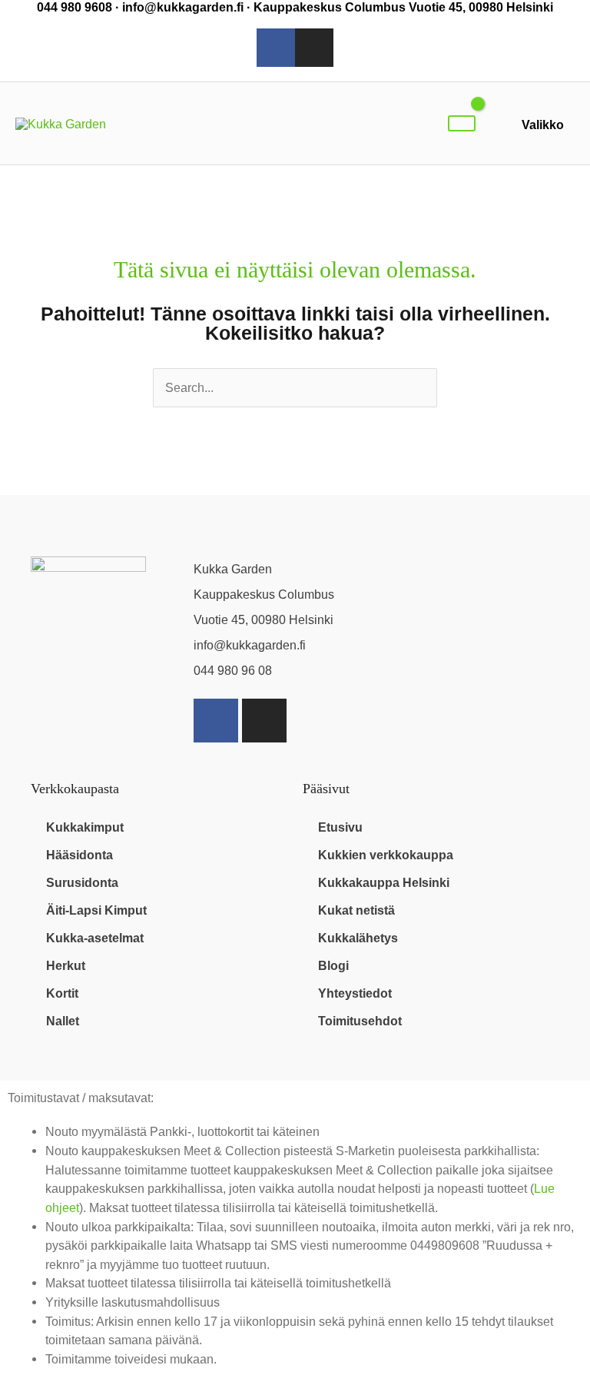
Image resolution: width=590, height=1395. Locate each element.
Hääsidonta (79, 855)
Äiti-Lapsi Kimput (96, 910)
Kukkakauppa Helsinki (383, 882)
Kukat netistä (356, 910)
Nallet (62, 1021)
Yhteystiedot (355, 993)
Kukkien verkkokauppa (385, 855)
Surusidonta (82, 882)
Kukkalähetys (358, 938)
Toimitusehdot (360, 1021)
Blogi (333, 965)
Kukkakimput (85, 827)
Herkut (65, 965)
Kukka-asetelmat (95, 938)
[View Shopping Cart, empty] (462, 123)
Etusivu (340, 827)
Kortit (62, 993)
